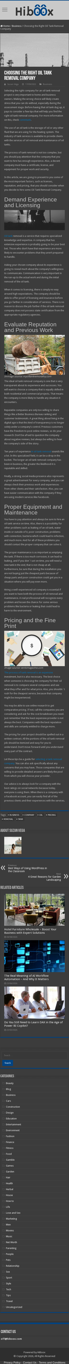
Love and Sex (13, 1212)
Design (10, 1112)
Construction (13, 1106)
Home (6, 26)
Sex (8, 1271)
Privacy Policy (12, 1362)
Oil (41, 815)
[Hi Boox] (34, 9)
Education (11, 1118)
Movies (10, 1230)
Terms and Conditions (52, 1362)
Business (16, 26)
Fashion (10, 1136)
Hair (8, 1177)
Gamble (10, 1159)
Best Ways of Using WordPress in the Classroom (27, 868)
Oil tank (8, 236)
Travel (9, 1301)
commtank (25, 119)
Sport (9, 1277)
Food (9, 1153)
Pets (8, 1260)
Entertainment (13, 1124)
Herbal (9, 1189)
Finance (10, 1142)
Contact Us (29, 1362)
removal (8, 819)
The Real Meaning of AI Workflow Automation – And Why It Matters (26, 977)
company (29, 815)
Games (10, 1165)
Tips (8, 1295)
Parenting (11, 1248)
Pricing (52, 815)
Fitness (9, 1148)
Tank (20, 819)
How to (10, 1201)
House (9, 1195)
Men (8, 1224)
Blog (8, 1089)
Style (8, 1283)
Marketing (11, 1218)
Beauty (9, 1083)
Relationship (12, 1265)
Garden (10, 1171)
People (10, 1254)
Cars (8, 1100)
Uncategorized (14, 1307)
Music (9, 1236)
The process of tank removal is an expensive (28, 672)
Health (9, 1183)
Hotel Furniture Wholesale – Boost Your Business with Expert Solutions (30, 931)
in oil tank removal (41, 451)
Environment (13, 1130)
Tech (8, 1289)
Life (8, 1206)
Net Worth (11, 1242)
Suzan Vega (13, 84)
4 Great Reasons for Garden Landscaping (44, 877)
